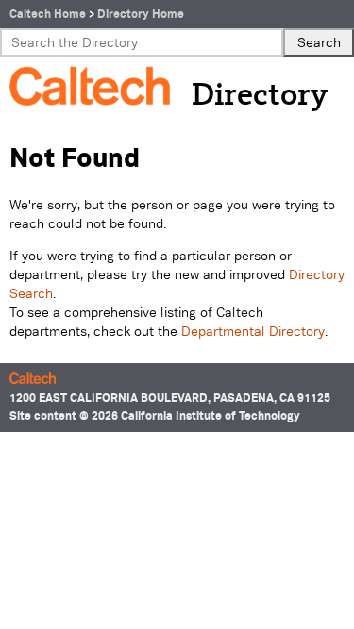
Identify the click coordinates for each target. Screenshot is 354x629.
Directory (260, 96)
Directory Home (140, 14)
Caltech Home (47, 14)
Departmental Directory (253, 331)
